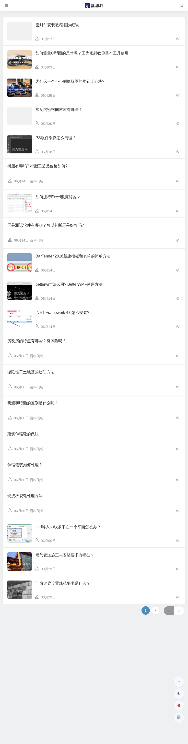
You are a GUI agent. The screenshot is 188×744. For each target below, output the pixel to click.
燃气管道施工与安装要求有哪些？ (64, 555)
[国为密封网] (94, 5)
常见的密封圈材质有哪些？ (58, 110)
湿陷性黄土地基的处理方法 (30, 372)
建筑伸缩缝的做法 (23, 434)
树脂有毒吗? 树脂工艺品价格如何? (37, 166)
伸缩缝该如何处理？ (25, 465)
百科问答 (37, 181)
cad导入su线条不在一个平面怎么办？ (68, 527)
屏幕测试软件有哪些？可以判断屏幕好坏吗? (45, 225)
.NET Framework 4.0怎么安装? (62, 313)
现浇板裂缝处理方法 (25, 496)
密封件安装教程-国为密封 (57, 25)
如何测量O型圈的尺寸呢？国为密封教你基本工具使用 (82, 53)
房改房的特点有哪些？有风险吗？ (36, 341)
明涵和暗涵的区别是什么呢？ (32, 403)
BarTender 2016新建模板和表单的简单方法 (72, 256)
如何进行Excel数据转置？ (58, 197)
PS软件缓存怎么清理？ (55, 138)
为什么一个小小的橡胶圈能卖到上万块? (69, 81)
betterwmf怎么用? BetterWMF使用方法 (69, 284)
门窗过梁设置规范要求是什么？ (62, 583)
